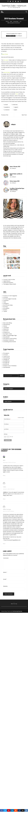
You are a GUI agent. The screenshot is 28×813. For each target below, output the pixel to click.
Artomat (5, 297)
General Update (10, 33)
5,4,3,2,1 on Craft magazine (10, 296)
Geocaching (6, 358)
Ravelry (5, 310)
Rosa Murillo (6, 337)
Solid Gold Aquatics (8, 282)
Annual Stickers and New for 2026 (16, 174)
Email (5, 579)
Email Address (7, 419)
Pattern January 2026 (14, 181)
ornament (6, 110)
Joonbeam (6, 327)
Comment (6, 558)
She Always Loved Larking (9, 338)
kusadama (7, 107)
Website (5, 586)
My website (6, 308)
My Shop (5, 306)
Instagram (6, 303)
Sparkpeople (6, 367)
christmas (14, 104)
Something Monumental (9, 341)
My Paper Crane (7, 334)
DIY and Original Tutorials (9, 299)
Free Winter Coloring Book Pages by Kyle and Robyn (17, 189)
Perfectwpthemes (17, 611)
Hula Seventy (6, 324)
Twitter (5, 311)
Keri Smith (6, 330)
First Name (6, 424)
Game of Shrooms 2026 (15, 166)
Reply (4, 475)
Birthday (5, 434)
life (16, 33)
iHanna (5, 326)
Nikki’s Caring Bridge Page (10, 335)
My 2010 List (6, 362)
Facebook (5, 300)
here (16, 94)
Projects (19, 33)
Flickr (4, 302)
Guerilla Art (6, 359)
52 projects (6, 353)
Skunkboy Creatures (8, 340)
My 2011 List (6, 364)
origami (16, 107)
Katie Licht (6, 329)
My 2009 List (6, 361)
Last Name (6, 429)
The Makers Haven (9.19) (9, 284)
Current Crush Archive (9, 279)
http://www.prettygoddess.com (12, 540)
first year (6, 60)
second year (7, 72)
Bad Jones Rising (7, 323)
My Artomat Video (8, 305)
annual (6, 104)
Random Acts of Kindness (9, 365)
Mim (4, 460)
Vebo (4, 487)
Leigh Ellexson (6, 281)
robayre (20, 35)
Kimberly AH (6, 332)
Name (5, 572)
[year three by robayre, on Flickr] (4, 54)
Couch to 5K (6, 356)
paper (15, 110)
